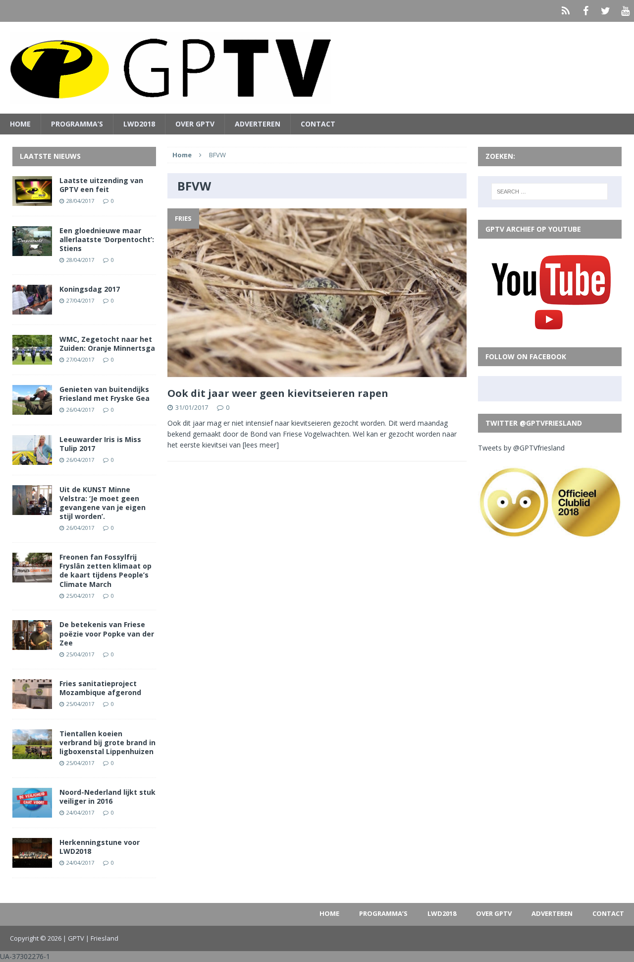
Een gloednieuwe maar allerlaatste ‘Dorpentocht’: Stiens (106, 239)
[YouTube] (625, 11)
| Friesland (102, 938)
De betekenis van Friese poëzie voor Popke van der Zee (106, 633)
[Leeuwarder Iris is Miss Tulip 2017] (32, 458)
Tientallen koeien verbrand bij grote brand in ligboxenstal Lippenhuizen (107, 742)
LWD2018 (139, 123)
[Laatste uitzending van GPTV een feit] (32, 199)
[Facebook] (585, 11)
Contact (318, 123)
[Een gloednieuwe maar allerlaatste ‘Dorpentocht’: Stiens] (32, 250)
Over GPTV (194, 123)
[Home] (566, 11)
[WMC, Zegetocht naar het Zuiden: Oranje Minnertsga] (32, 358)
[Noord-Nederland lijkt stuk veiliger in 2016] (32, 811)
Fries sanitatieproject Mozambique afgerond (100, 688)
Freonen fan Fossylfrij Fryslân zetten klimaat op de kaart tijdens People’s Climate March (105, 570)
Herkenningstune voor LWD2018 (99, 846)
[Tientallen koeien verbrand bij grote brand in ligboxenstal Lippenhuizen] (32, 753)
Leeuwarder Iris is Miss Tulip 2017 (100, 444)
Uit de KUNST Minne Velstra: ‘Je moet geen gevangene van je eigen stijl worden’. (102, 503)
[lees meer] (261, 444)
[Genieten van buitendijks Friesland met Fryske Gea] (32, 408)
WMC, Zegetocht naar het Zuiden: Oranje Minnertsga (107, 343)
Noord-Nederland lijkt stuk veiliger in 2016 (107, 796)
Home (20, 123)
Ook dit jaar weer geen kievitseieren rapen (277, 393)
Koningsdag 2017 (89, 289)
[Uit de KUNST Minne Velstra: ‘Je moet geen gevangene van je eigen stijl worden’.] (32, 508)
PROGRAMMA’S (77, 123)
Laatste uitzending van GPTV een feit (101, 185)
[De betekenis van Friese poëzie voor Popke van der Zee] (32, 644)
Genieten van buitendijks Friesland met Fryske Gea (104, 394)
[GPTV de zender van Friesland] (317, 68)
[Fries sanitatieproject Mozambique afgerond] (32, 702)
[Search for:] (549, 191)
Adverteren (257, 123)
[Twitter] (605, 11)
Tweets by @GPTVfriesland (521, 447)
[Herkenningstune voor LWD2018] (32, 861)
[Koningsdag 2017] (32, 308)
